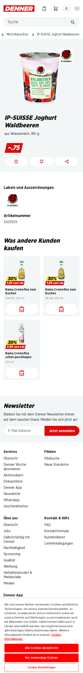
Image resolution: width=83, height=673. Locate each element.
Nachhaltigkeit (14, 548)
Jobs (7, 531)
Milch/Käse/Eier (17, 34)
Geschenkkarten (16, 506)
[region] (41, 635)
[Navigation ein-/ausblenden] (77, 8)
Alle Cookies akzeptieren (41, 648)
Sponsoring (12, 554)
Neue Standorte (56, 464)
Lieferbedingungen (58, 543)
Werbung (10, 566)
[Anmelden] (66, 8)
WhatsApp (12, 500)
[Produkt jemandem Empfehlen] (67, 161)
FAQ (47, 525)
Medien (9, 583)
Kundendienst (54, 537)
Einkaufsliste (13, 481)
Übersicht (11, 458)
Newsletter (12, 494)
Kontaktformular (56, 531)
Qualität (9, 560)
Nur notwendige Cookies (41, 657)
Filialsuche (52, 458)
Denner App (13, 487)
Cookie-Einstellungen (41, 667)
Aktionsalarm (13, 475)
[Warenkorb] (55, 9)
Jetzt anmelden (62, 431)
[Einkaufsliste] (44, 9)
